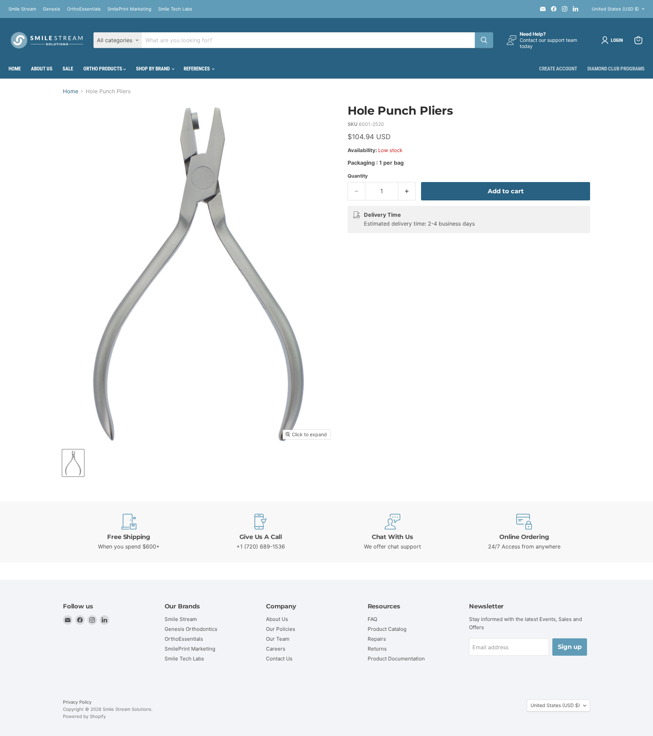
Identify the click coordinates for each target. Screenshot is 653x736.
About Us (41, 69)
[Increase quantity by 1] (407, 191)
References (197, 69)
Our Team (277, 639)
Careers (275, 648)
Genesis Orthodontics (191, 629)
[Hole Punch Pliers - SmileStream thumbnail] (73, 462)
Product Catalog (387, 629)
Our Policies (280, 629)
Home (15, 69)
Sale (68, 69)
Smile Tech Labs (175, 9)
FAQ (372, 619)
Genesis (51, 9)
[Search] (484, 40)
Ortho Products (103, 69)
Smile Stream (22, 9)
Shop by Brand (153, 69)
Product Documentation (396, 658)
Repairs (377, 639)
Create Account (558, 69)
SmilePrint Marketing (129, 9)
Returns (377, 648)
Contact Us (279, 658)
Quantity (358, 176)
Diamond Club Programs (615, 69)
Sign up (570, 647)
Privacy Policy (77, 702)
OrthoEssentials (84, 9)
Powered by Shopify (84, 716)
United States (615, 9)
